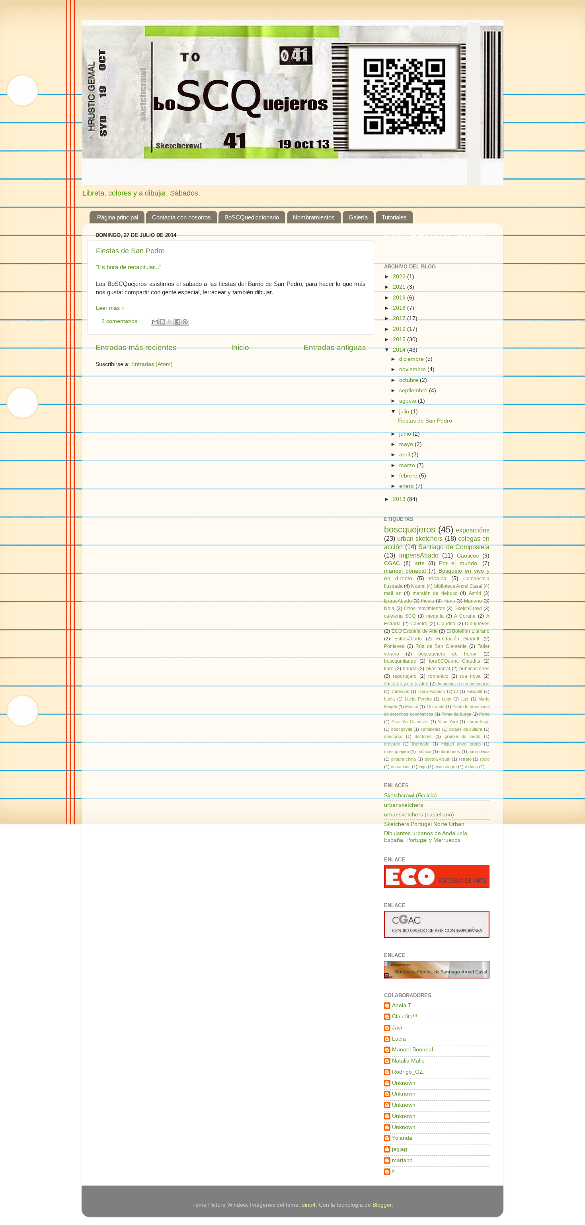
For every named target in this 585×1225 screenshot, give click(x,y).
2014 (400, 350)
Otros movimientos (424, 608)
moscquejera (396, 751)
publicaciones (474, 668)
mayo (407, 444)
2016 (400, 329)
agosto (408, 401)
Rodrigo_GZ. (408, 1072)
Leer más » (110, 308)
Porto (484, 714)
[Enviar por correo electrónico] (155, 322)
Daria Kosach (431, 691)
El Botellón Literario (468, 631)
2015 (400, 339)
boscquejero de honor (447, 654)
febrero (409, 476)
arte (420, 563)
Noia (389, 608)
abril (405, 455)
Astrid (475, 593)
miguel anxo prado (461, 744)
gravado (392, 744)
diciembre (412, 359)
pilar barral (438, 668)
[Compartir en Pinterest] (185, 322)
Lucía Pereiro (418, 699)
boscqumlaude (400, 661)
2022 (400, 277)
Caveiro (418, 623)
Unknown (403, 1083)
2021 (400, 287)
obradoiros (449, 751)
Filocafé (474, 691)
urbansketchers (403, 805)
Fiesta (427, 601)
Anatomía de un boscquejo (463, 683)
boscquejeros (409, 529)
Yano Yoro (448, 721)
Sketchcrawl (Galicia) (410, 795)
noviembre (413, 369)
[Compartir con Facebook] (177, 322)
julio (405, 412)
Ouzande (436, 706)
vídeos (471, 766)
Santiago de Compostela (453, 546)
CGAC (392, 563)
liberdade (420, 744)
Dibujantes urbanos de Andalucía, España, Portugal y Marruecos (426, 836)
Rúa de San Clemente (441, 646)
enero (407, 486)
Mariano (473, 601)
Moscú (411, 706)
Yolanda (402, 1138)
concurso (393, 736)
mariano (402, 1160)
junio (406, 434)
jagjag (399, 1149)
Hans (449, 601)
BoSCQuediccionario (251, 217)
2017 (400, 318)
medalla (435, 616)
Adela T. (402, 1005)
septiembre (414, 390)
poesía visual (437, 759)
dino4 (309, 1205)
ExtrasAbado (398, 601)
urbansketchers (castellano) (419, 815)
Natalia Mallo (408, 1061)
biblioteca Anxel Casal (458, 586)
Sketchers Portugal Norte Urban (424, 824)
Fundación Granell (458, 639)
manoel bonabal (405, 571)
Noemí (418, 586)
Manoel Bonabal (412, 1050)
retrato (465, 759)
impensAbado (419, 555)
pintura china (403, 759)
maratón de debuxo (435, 593)
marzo (408, 465)
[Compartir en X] (170, 322)
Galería (358, 217)
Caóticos (468, 556)
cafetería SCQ (399, 616)
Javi (397, 1028)
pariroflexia (478, 751)
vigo (423, 766)
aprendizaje (478, 721)
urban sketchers (420, 538)
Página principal (117, 217)
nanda (410, 668)
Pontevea (394, 646)
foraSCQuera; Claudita (454, 661)
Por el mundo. (459, 563)
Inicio (240, 347)
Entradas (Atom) (152, 364)
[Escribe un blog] (162, 322)
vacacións (401, 766)
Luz (464, 699)
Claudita (446, 623)
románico (438, 676)
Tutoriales (394, 217)
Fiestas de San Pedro (130, 251)
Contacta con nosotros (181, 217)
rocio (484, 759)
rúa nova (470, 676)
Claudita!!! (404, 1017)
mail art (393, 593)
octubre (409, 380)
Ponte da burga (456, 714)
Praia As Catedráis (410, 721)
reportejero (405, 676)
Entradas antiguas (335, 347)
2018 (400, 308)
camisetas (431, 729)
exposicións (472, 530)
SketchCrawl (468, 608)
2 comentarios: (120, 321)
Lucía (389, 699)
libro (389, 668)
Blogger (382, 1205)
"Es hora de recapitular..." (128, 267)
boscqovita (401, 729)
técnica (438, 578)
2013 (400, 499)
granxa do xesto (462, 736)
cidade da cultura (465, 729)
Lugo (446, 699)
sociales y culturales (406, 684)
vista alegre (446, 766)
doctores (423, 736)
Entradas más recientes (136, 347)
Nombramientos (314, 217)
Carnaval (400, 691)
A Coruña (465, 616)
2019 (400, 298)
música (424, 751)
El (456, 691)
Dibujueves (477, 623)
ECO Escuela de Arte (415, 631)
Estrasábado (408, 639)
